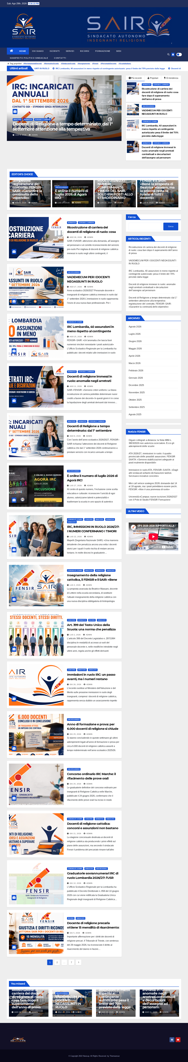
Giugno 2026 (135, 341)
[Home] (11, 51)
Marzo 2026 (135, 363)
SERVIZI (70, 51)
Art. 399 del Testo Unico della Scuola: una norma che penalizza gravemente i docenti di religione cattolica (157, 189)
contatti (60, 58)
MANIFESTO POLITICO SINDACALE (29, 58)
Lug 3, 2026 (105, 203)
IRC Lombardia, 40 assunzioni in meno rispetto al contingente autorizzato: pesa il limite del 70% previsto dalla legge (153, 274)
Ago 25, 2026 (76, 337)
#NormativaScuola (51, 64)
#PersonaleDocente (108, 64)
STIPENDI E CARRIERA (32, 119)
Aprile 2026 (134, 356)
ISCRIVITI (55, 51)
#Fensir (95, 64)
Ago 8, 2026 (75, 436)
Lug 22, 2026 (64, 203)
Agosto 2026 (135, 326)
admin (35, 135)
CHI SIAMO (38, 51)
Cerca (132, 217)
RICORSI (84, 51)
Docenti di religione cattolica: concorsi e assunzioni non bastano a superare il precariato (92, 828)
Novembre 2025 (137, 392)
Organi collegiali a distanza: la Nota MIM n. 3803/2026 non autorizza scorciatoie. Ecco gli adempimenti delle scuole (151, 443)
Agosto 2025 (135, 414)
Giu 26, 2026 (75, 684)
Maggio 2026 (135, 348)
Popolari (153, 78)
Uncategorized (148, 106)
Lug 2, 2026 (148, 203)
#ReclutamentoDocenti (33, 64)
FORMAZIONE (102, 51)
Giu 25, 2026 (75, 734)
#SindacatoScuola (68, 64)
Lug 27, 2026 (21, 203)
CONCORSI (89, 519)
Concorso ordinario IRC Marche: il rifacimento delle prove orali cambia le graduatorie (91, 778)
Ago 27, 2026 (76, 287)
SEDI (118, 51)
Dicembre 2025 (136, 385)
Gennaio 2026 (136, 378)
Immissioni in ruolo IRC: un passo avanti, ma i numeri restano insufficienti (91, 679)
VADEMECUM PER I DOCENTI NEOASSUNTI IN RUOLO (70, 1002)
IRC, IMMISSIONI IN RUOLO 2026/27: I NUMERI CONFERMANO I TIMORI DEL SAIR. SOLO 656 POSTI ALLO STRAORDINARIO (72, 187)
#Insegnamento (84, 64)
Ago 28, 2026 (21, 135)
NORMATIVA (17, 119)
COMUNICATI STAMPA (150, 121)
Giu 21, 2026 (75, 834)
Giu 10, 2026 (75, 883)
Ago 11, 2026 (76, 386)
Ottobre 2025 (135, 400)
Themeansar (115, 1056)
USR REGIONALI (101, 868)
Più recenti (136, 78)
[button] (168, 54)
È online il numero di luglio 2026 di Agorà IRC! (29, 194)
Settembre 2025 (137, 407)
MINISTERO (72, 421)
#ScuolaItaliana (125, 64)
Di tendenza (172, 78)
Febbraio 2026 (136, 370)
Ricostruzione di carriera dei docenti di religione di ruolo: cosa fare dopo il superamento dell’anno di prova (63, 129)
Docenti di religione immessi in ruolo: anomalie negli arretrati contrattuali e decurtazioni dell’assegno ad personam (152, 287)
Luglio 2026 (135, 334)
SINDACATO (72, 522)
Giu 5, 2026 (75, 933)
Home (22, 51)
